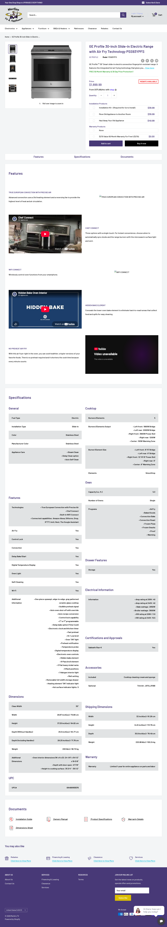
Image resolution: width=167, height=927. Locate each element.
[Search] (123, 15)
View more (149, 68)
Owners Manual (60, 819)
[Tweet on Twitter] (152, 60)
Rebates (104, 28)
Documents (127, 156)
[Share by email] (156, 60)
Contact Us (117, 28)
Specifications (82, 156)
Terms (81, 879)
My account (136, 16)
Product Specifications (101, 819)
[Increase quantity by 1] (114, 95)
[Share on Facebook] (142, 60)
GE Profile (93, 57)
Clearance (92, 28)
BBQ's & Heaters (60, 28)
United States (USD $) (14, 910)
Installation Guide (23, 819)
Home (7, 37)
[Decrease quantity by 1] (101, 95)
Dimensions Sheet (24, 827)
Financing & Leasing (50, 879)
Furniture (42, 28)
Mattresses (79, 28)
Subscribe (123, 898)
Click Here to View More (21, 861)
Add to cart (106, 143)
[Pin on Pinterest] (147, 60)
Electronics (10, 28)
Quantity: (93, 95)
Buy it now (141, 143)
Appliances (26, 28)
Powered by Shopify (12, 919)
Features (39, 156)
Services (45, 887)
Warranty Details (136, 819)
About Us (9, 879)
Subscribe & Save (153, 2)
